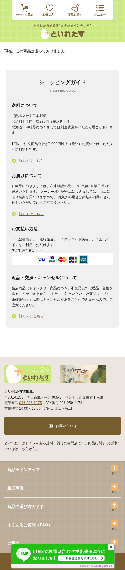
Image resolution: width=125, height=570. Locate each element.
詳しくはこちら (31, 161)
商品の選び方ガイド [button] (25, 506)
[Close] (111, 547)
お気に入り (49, 14)
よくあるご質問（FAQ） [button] (29, 525)
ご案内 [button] (13, 543)
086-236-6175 (30, 403)
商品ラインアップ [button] (23, 469)
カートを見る (24, 14)
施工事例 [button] (15, 488)
